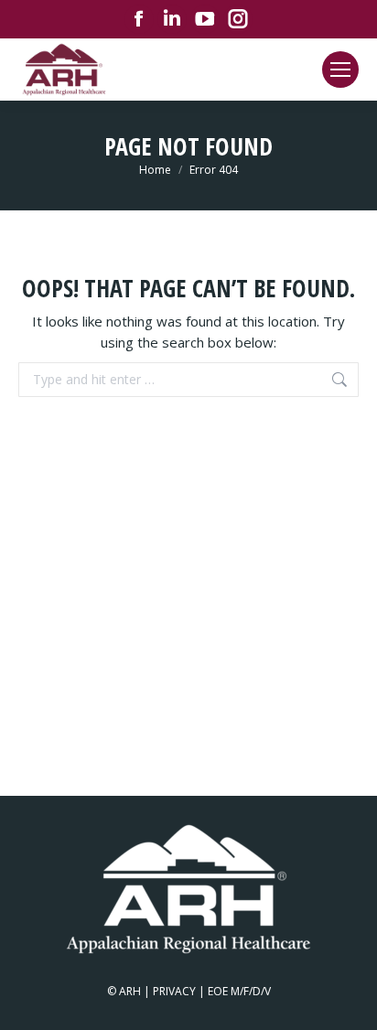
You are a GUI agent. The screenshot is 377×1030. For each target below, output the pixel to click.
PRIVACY (174, 991)
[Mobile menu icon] (340, 69)
